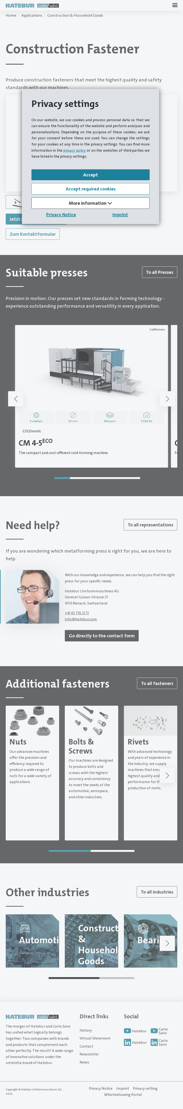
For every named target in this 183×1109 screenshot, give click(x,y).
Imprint (120, 214)
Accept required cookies (91, 189)
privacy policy (74, 150)
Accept (90, 175)
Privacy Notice (61, 214)
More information (88, 203)
